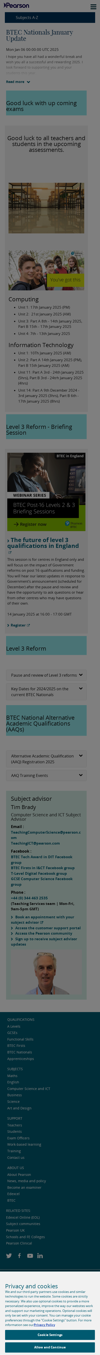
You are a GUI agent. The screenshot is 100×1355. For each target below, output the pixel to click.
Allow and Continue (50, 1347)
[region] (50, 1313)
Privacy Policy (44, 1325)
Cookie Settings (50, 1335)
